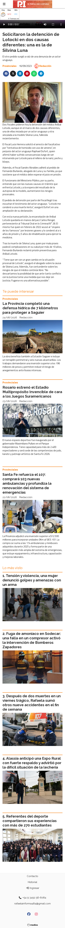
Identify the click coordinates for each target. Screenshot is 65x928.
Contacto (32, 876)
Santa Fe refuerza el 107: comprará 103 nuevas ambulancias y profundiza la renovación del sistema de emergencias (27, 483)
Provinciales (9, 66)
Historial (32, 882)
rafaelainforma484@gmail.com (32, 903)
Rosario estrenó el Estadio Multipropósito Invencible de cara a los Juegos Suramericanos (32, 391)
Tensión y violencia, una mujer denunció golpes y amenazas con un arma (31, 580)
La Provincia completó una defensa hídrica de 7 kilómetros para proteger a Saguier (30, 308)
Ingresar (34, 888)
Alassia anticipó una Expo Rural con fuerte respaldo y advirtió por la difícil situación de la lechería (31, 762)
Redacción (45, 66)
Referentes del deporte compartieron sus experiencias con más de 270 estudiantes (29, 820)
